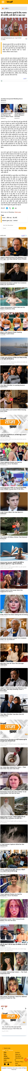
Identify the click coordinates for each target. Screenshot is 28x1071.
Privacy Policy (19, 1061)
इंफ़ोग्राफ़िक (6, 1058)
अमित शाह (8, 217)
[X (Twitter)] (25, 27)
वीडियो (5, 1056)
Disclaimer (18, 1056)
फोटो (5, 1054)
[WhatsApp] (25, 30)
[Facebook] (25, 24)
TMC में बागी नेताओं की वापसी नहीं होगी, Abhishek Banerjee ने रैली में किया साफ (12, 1027)
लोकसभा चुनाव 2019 (7, 220)
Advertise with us (19, 1059)
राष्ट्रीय (6, 8)
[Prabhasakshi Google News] (26, 39)
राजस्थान (15, 220)
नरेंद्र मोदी (15, 217)
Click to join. (17, 212)
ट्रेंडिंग (5, 1052)
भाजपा (3, 217)
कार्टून (5, 1060)
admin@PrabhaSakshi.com (7, 38)
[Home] (3, 8)
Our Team (18, 1065)
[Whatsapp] (13, 209)
